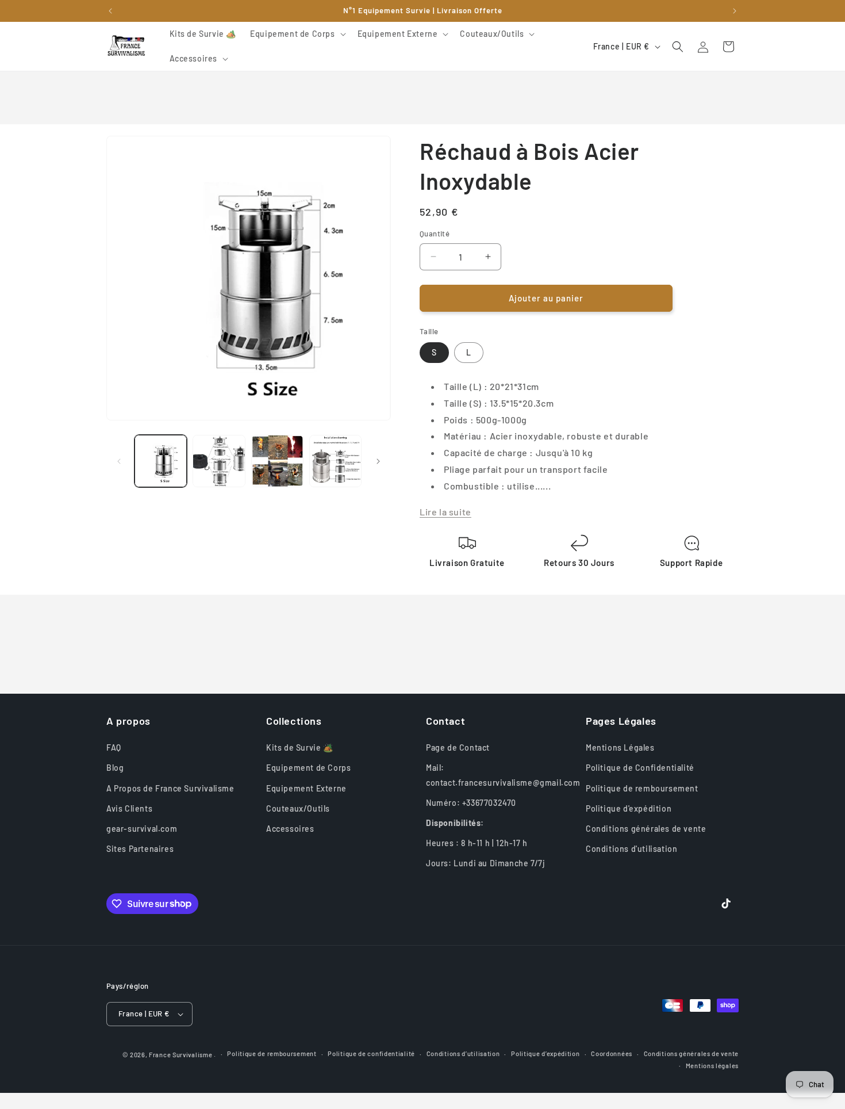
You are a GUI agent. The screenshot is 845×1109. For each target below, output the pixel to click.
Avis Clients (129, 808)
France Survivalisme (180, 1054)
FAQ (113, 747)
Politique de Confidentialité (640, 768)
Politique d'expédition (628, 808)
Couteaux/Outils (298, 808)
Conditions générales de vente (646, 828)
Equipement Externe (306, 788)
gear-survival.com (141, 828)
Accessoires (290, 828)
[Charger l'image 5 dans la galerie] (335, 461)
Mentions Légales (620, 747)
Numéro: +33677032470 (471, 803)
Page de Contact (458, 747)
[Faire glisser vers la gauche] (119, 461)
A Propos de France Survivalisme (170, 788)
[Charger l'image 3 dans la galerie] (219, 461)
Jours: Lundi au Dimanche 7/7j (485, 863)
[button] (296, 34)
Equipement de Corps (308, 768)
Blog (115, 768)
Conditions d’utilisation (463, 1053)
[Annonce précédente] (110, 11)
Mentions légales (712, 1065)
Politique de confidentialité (371, 1053)
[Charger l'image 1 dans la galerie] (161, 461)
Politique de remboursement (642, 788)
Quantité (435, 233)
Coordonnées (611, 1053)
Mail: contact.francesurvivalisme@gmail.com (503, 775)
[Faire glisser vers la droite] (378, 461)
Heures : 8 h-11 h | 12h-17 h (477, 843)
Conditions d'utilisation (631, 849)
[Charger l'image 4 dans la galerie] (277, 461)
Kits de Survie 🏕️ (299, 747)
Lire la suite (445, 511)
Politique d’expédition (545, 1053)
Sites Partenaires (140, 849)
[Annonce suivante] (734, 11)
